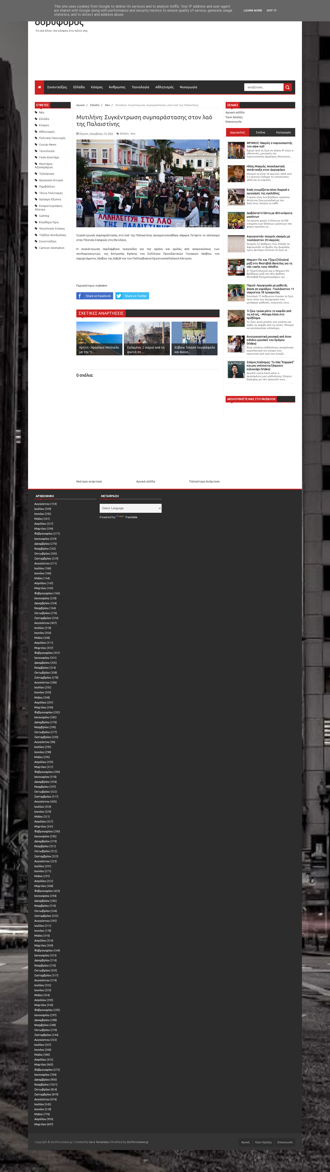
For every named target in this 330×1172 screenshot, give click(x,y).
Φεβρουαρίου (43, 533)
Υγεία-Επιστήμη (49, 157)
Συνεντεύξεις (57, 87)
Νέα (41, 112)
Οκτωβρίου (42, 553)
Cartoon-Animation (51, 247)
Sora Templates (99, 1142)
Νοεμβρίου (41, 548)
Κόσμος (97, 87)
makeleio (101, 285)
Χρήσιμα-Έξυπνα (50, 199)
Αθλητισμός (164, 87)
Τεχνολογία (140, 87)
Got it (272, 10)
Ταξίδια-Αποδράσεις (52, 235)
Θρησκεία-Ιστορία (51, 180)
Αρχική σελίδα (145, 481)
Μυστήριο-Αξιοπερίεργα (44, 165)
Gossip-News (47, 144)
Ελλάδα (79, 87)
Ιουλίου (39, 508)
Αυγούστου (42, 503)
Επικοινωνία (234, 121)
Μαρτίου (40, 528)
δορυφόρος (59, 22)
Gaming (44, 215)
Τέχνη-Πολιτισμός (51, 193)
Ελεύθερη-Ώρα (49, 222)
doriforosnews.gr (138, 1142)
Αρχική (245, 1142)
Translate (131, 517)
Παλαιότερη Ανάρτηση (204, 481)
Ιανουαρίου (41, 538)
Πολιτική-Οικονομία (52, 137)
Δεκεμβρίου (42, 543)
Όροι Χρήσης (234, 117)
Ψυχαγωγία (188, 87)
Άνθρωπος (117, 87)
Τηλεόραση (46, 173)
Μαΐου (38, 518)
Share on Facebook (98, 295)
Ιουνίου (39, 513)
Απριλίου (40, 523)
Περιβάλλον (47, 186)
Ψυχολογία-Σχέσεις (52, 228)
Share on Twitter (136, 295)
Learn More (253, 10)
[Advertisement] (213, 49)
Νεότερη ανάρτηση (89, 481)
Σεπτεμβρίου (42, 558)
